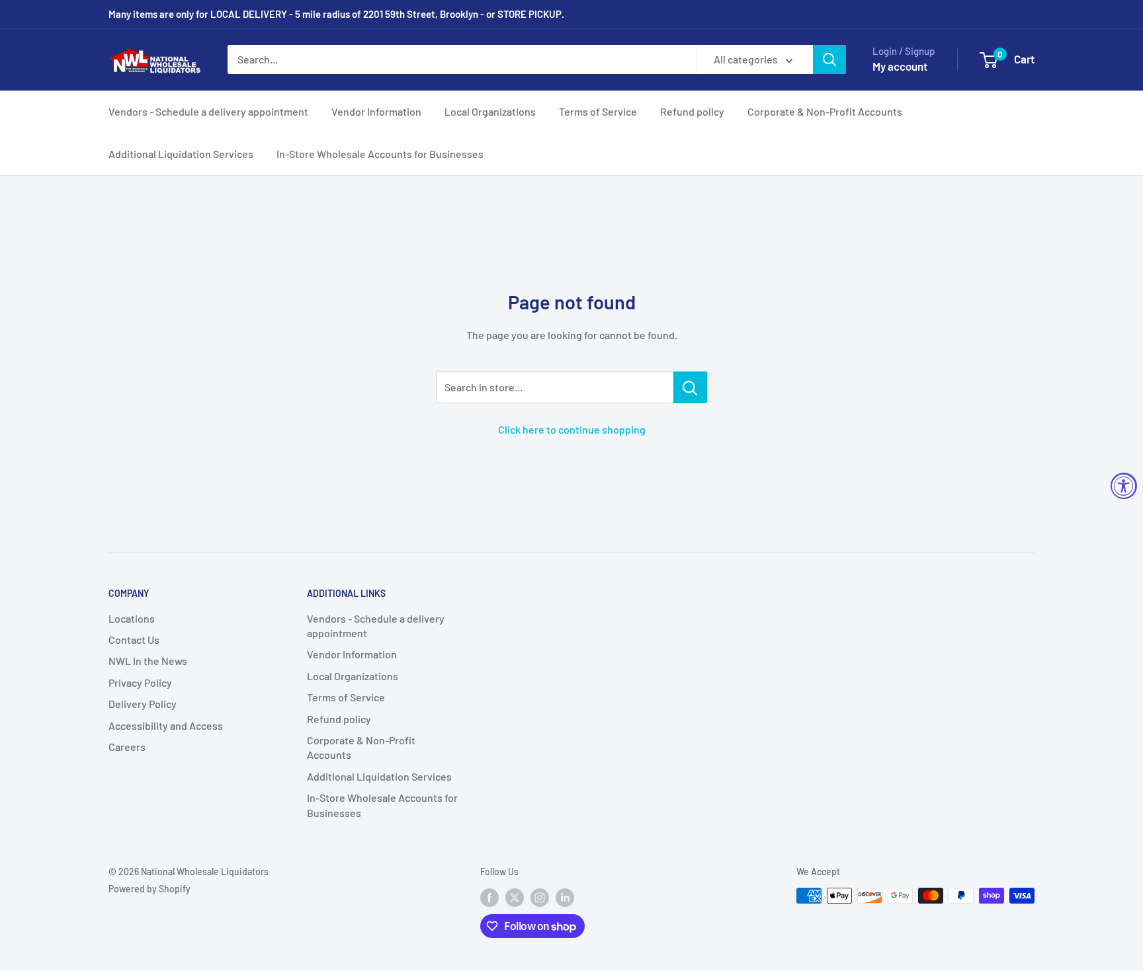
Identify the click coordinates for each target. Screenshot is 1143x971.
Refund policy (692, 111)
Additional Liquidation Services (180, 153)
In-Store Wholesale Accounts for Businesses (380, 153)
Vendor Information (376, 111)
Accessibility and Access (165, 725)
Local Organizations (490, 111)
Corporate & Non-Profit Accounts (824, 111)
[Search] (829, 59)
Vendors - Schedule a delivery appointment (208, 111)
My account (899, 66)
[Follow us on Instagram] (539, 897)
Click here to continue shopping (572, 429)
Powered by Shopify (149, 888)
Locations (131, 618)
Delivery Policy (142, 703)
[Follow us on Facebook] (489, 897)
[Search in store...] (690, 387)
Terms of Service (598, 111)
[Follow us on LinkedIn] (565, 897)
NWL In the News (147, 660)
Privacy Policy (140, 682)
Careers (127, 746)
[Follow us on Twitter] (514, 897)
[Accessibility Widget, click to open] (1124, 486)
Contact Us (133, 639)
